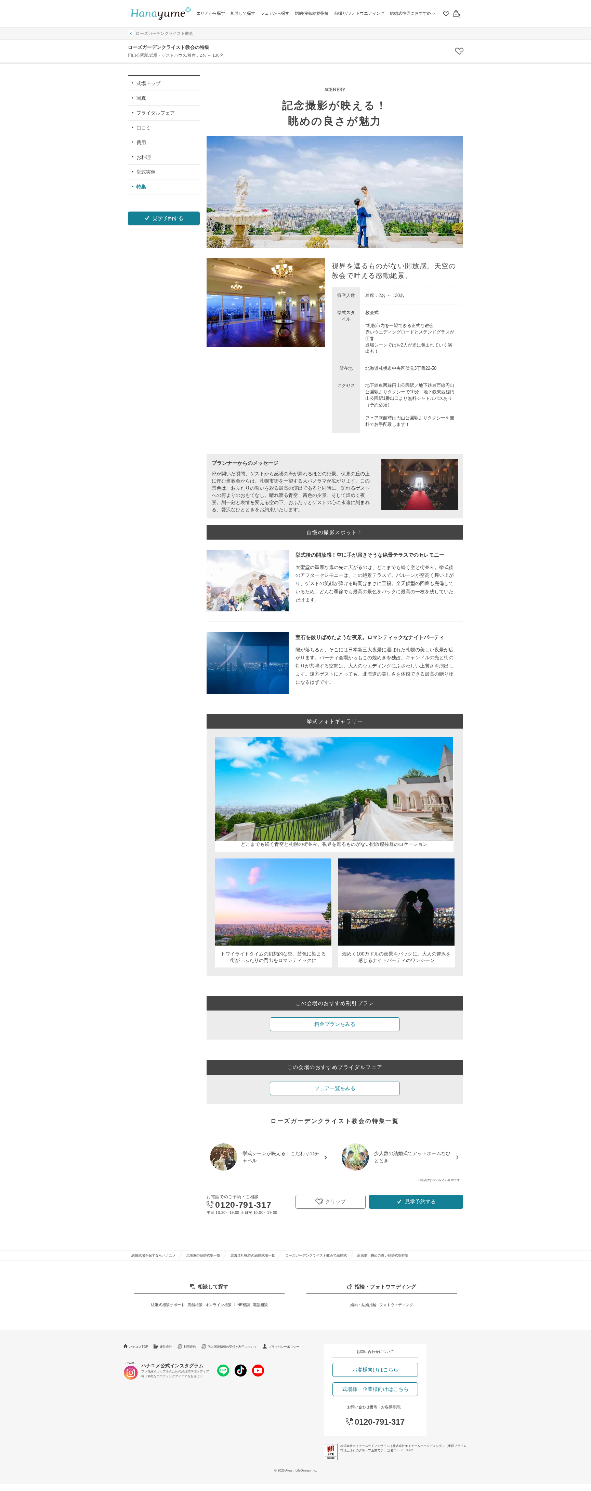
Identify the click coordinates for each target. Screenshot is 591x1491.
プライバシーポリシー (283, 1346)
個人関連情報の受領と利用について (232, 1346)
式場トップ (148, 83)
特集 (141, 186)
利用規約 (190, 1346)
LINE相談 (242, 1305)
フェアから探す (275, 13)
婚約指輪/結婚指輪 (312, 13)
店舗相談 (194, 1305)
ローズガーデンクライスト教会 (164, 33)
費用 (141, 142)
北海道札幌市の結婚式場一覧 (253, 1255)
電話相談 (260, 1305)
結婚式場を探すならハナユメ (153, 1255)
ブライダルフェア (155, 113)
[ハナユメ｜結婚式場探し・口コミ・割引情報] (161, 14)
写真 (141, 98)
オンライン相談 (218, 1305)
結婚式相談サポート (168, 1305)
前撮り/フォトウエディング (359, 13)
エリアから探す (210, 13)
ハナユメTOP (138, 1346)
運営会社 (166, 1346)
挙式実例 (146, 172)
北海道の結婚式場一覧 (203, 1255)
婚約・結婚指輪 (363, 1305)
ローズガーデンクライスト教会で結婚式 (316, 1255)
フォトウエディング (396, 1305)
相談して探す (243, 13)
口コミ (143, 127)
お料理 (143, 157)
